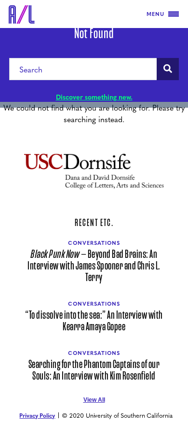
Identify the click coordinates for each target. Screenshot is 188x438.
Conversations (94, 242)
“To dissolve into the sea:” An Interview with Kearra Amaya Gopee (94, 321)
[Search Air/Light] (168, 69)
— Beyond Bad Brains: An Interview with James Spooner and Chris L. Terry (94, 266)
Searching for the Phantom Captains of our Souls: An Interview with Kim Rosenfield (94, 370)
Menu (155, 14)
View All (94, 399)
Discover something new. (94, 96)
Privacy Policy (37, 415)
